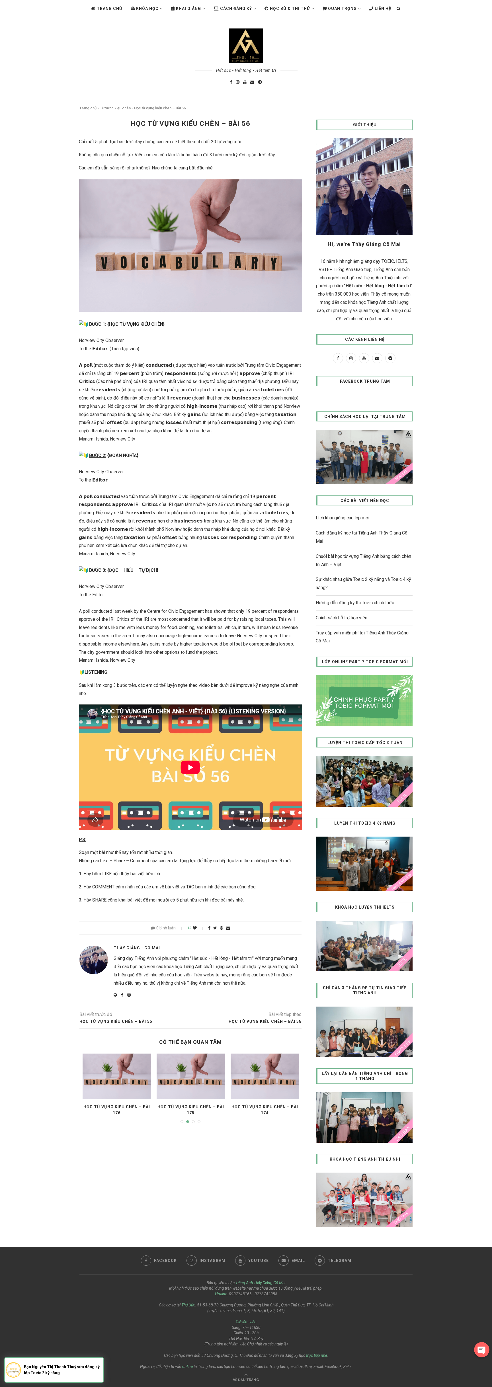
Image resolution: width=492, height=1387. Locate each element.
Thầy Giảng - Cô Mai (137, 948)
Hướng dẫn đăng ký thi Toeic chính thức (355, 602)
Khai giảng (188, 8)
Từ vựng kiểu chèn (115, 108)
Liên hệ (382, 8)
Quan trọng (342, 8)
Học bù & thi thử (289, 8)
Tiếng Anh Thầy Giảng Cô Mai (260, 1283)
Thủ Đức (188, 1305)
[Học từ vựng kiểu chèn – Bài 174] (265, 1076)
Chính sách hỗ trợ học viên (341, 617)
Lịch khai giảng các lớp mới (342, 518)
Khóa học (147, 8)
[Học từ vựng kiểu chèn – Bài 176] (117, 1076)
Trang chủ (109, 8)
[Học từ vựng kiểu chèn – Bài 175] (191, 1076)
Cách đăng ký (235, 8)
